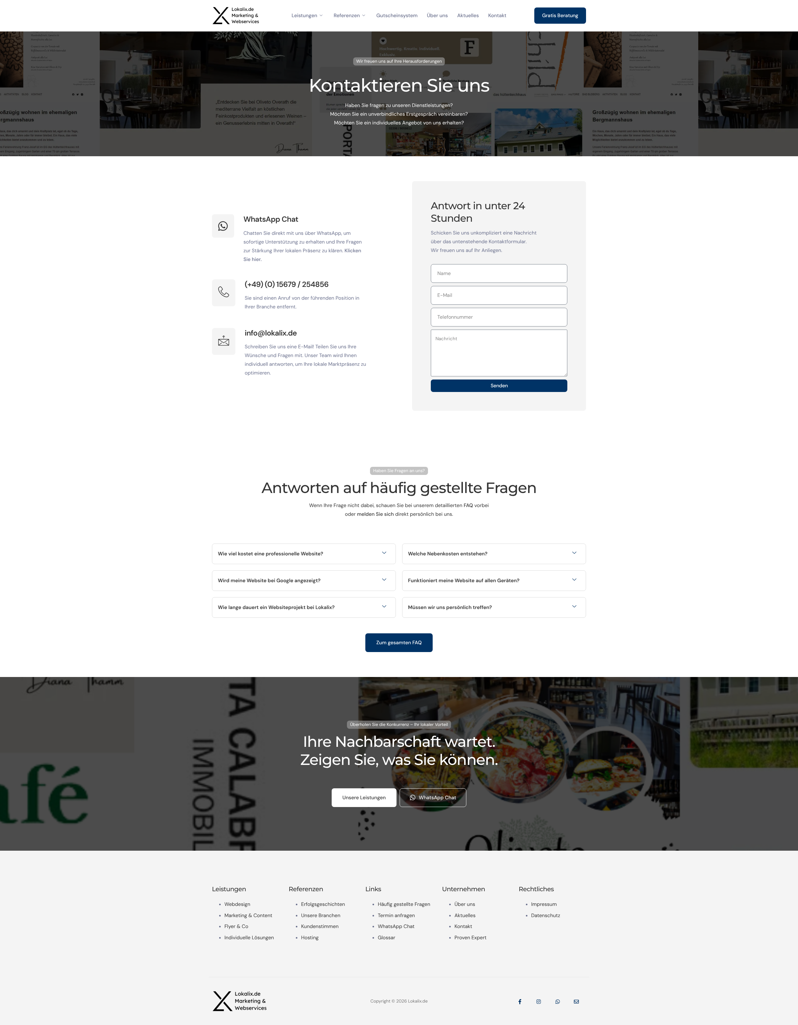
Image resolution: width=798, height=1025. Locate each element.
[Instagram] (538, 1001)
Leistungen (304, 15)
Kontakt (497, 15)
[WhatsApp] (557, 1001)
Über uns (437, 15)
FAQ (468, 505)
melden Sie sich (375, 514)
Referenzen (347, 15)
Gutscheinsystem (396, 15)
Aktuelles (468, 15)
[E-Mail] (576, 1001)
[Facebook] (520, 1001)
